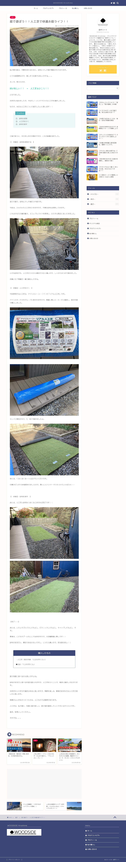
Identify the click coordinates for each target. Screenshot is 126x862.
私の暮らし (75, 8)
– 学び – (103, 199)
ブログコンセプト (48, 8)
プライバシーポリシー (14, 859)
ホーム (36, 8)
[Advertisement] (44, 782)
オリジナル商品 (94, 223)
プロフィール (63, 8)
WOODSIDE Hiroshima (63, 3)
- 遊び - (13, 17)
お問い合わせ (88, 8)
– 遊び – (103, 204)
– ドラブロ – (103, 194)
